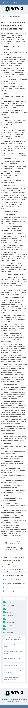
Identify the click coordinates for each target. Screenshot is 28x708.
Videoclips (9, 612)
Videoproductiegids (12, 16)
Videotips (9, 629)
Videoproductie (10, 608)
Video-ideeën (10, 632)
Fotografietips (4, 17)
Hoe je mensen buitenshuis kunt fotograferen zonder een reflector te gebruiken (15, 542)
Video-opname (10, 602)
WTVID (4, 16)
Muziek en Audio (10, 622)
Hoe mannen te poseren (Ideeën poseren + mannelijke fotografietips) (12, 548)
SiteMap (17, 701)
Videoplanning (10, 625)
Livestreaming (10, 615)
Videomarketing (10, 605)
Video (19, 16)
